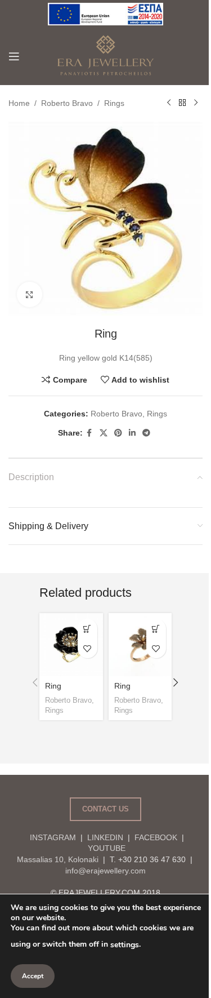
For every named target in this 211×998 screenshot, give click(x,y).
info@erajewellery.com (105, 870)
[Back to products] (182, 103)
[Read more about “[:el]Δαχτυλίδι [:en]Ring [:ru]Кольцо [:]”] (87, 628)
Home (19, 103)
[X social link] (103, 433)
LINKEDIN (105, 837)
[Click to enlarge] (29, 294)
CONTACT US (105, 809)
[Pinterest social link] (118, 433)
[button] (35, 682)
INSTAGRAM (53, 837)
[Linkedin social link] (132, 433)
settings (124, 944)
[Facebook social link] (89, 433)
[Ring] (70, 644)
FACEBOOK (155, 837)
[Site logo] (105, 13)
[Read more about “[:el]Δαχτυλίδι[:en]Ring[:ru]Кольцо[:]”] (156, 628)
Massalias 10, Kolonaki (57, 859)
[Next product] (196, 103)
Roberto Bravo (67, 103)
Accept (32, 976)
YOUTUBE (105, 848)
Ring (53, 685)
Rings (114, 103)
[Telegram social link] (146, 433)
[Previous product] (169, 103)
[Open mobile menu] (14, 56)
